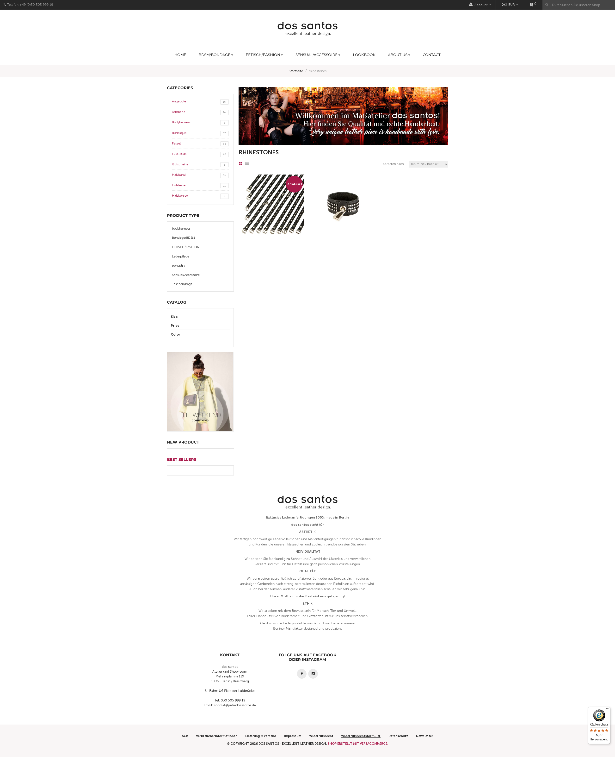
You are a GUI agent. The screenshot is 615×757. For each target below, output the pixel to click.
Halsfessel (199, 185)
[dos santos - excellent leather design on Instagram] (313, 674)
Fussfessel (199, 154)
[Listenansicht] (247, 164)
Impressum (292, 736)
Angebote (199, 101)
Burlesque (199, 133)
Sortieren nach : (394, 164)
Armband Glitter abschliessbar (343, 217)
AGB (185, 736)
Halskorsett (198, 196)
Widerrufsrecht (321, 736)
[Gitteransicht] (240, 164)
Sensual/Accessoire (186, 275)
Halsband (199, 175)
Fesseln (199, 143)
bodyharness (181, 228)
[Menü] (607, 710)
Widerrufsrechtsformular (361, 736)
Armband (199, 112)
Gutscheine (198, 164)
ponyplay (178, 265)
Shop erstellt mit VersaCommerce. (358, 743)
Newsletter (424, 736)
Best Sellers (181, 459)
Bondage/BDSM (183, 237)
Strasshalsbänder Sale (272, 217)
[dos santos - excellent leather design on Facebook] (302, 674)
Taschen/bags (182, 284)
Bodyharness (198, 122)
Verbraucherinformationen (216, 736)
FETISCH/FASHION (185, 247)
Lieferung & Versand (260, 736)
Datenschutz (398, 736)
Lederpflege (180, 256)
